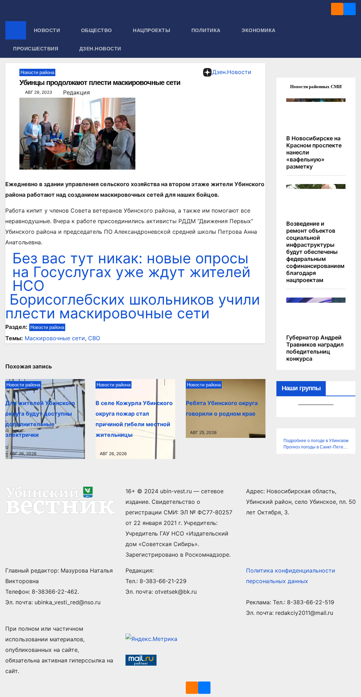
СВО (94, 338)
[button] (351, 39)
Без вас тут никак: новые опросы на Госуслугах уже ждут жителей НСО (131, 271)
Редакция (76, 92)
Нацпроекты (152, 30)
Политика (206, 30)
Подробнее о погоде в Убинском (315, 440)
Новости (48, 30)
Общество (97, 30)
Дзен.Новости (100, 48)
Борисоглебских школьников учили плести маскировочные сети (132, 306)
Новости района (37, 72)
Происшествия (36, 48)
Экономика (259, 30)
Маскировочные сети (55, 338)
